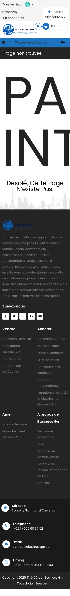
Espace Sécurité (14, 424)
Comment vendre (51, 339)
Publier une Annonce (55, 14)
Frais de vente (48, 360)
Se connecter (13, 18)
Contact (43, 483)
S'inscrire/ (10, 12)
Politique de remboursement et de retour (52, 470)
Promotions (11, 358)
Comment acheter (16, 339)
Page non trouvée (23, 53)
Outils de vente (48, 346)
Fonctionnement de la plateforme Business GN (52, 398)
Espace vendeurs (50, 353)
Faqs (41, 444)
